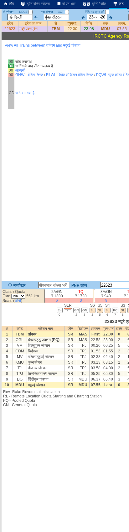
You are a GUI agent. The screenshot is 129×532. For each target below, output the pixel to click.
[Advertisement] (64, 73)
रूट (121, 4)
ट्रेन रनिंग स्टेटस (38, 4)
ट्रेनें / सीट (98, 4)
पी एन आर (68, 4)
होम (11, 4)
